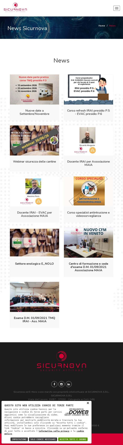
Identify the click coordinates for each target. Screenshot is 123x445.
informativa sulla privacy (54, 431)
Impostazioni (19, 439)
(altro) (34, 171)
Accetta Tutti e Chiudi (73, 439)
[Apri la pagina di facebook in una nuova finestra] (54, 384)
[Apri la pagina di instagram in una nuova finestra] (61, 384)
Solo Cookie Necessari (43, 439)
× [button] (88, 403)
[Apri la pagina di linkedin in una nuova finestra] (69, 384)
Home (102, 25)
